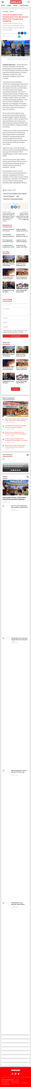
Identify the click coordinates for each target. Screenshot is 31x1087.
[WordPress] (12, 207)
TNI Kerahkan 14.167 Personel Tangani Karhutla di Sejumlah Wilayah (9, 277)
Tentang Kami (14, 1081)
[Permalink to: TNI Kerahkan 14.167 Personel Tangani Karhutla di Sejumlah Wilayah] (9, 272)
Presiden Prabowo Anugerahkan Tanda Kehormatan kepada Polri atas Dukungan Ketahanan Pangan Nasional (8, 246)
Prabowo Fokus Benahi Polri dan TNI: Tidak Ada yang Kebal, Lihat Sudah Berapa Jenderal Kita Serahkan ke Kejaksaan (22, 235)
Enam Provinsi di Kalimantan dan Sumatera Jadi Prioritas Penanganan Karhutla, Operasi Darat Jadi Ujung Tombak (21, 264)
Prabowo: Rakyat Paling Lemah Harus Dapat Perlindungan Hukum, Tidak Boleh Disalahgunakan (22, 230)
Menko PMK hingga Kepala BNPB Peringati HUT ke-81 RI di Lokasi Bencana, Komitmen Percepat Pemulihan (22, 291)
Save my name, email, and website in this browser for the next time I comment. (15, 331)
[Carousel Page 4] (17, 470)
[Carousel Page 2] (13, 470)
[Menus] (2, 2)
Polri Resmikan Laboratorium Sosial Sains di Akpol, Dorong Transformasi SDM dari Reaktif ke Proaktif (8, 235)
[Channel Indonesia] (16, 2)
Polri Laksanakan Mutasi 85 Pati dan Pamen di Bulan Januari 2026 (8, 240)
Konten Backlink (5, 1084)
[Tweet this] (22, 33)
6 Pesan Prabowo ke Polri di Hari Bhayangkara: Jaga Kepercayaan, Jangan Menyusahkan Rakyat (8, 230)
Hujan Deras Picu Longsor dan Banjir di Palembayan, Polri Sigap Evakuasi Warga (22, 246)
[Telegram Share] (25, 33)
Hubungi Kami (5, 1081)
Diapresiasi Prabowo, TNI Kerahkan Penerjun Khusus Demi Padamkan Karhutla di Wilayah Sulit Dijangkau (9, 264)
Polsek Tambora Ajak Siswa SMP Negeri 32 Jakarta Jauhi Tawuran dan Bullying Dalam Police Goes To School (9, 216)
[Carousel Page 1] (11, 470)
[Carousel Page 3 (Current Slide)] (15, 470)
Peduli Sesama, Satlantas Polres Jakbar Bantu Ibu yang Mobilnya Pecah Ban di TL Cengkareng (22, 215)
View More (15, 389)
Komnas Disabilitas (8, 196)
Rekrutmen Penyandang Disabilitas (13, 199)
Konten (4, 36)
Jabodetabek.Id (5, 1083)
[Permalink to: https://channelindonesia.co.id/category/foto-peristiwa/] (28, 455)
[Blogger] (18, 207)
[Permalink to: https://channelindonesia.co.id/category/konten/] (28, 477)
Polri (17, 196)
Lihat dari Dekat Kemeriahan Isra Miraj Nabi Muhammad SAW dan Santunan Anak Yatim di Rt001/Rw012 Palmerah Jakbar (15, 465)
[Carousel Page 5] (19, 470)
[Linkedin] (15, 207)
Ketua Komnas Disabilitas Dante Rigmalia (15, 193)
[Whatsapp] (19, 36)
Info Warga (25, 1083)
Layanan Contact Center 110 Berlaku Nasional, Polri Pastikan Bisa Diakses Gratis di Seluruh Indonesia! (21, 240)
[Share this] (19, 33)
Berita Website (16, 1083)
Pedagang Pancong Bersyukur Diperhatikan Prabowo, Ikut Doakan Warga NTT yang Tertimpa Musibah (8, 291)
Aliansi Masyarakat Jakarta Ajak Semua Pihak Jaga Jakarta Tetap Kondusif (22, 277)
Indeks (17, 1079)
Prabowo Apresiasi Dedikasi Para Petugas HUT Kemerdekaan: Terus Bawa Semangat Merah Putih (16, 439)
